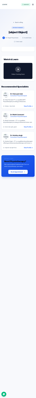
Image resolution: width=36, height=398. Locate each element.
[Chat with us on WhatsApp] (3, 394)
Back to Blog (19, 22)
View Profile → (28, 106)
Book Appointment (17, 172)
